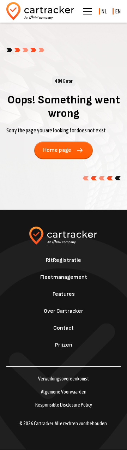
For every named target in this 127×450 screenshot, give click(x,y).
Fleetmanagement (63, 277)
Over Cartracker (63, 311)
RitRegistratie (63, 260)
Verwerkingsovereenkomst (63, 379)
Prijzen (63, 345)
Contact (63, 328)
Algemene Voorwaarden (63, 392)
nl (104, 11)
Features (64, 294)
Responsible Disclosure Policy (63, 405)
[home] (40, 11)
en (118, 11)
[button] (86, 11)
